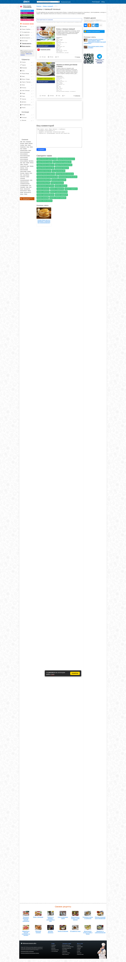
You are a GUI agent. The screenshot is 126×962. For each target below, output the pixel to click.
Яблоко (25, 194)
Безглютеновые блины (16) (43, 179)
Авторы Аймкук (27, 19)
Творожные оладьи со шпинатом (88, 918)
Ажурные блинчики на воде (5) (44, 161)
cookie (52, 674)
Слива (31, 180)
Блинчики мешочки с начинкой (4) (45, 185)
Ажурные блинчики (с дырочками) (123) (46, 159)
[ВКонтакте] (85, 25)
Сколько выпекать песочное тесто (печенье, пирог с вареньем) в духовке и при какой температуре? (95, 41)
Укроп (30, 187)
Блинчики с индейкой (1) (71, 188)
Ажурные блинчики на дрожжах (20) (62, 161)
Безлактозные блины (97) (43, 182)
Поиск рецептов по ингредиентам (27, 199)
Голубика (22, 145)
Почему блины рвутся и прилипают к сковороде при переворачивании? (43, 221)
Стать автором (54, 951)
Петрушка (22, 173)
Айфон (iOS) (29, 53)
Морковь (31, 166)
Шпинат (21, 194)
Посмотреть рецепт (43, 46)
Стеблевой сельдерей (24, 183)
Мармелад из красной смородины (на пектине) (26, 933)
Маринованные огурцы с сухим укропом (75, 918)
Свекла (27, 176)
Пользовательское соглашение (27, 951)
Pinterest (79, 945)
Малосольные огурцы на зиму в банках (87, 933)
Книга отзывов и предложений (27, 6)
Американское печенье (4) (61, 167)
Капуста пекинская (24, 159)
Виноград (31, 143)
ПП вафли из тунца (75, 931)
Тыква (27, 187)
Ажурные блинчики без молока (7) (66, 159)
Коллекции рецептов (66, 948)
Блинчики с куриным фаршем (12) (45, 194)
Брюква (26, 143)
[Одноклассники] (89, 25)
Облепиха (22, 167)
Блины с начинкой (48, 6)
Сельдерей (22, 178)
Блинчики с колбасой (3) (43, 191)
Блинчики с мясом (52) (42, 197)
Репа (21, 174)
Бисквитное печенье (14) (57, 182)
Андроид (23, 54)
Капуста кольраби (24, 157)
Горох (26, 145)
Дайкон (31, 146)
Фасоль (21, 188)
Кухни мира (64, 949)
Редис (31, 173)
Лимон (21, 164)
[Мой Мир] (97, 25)
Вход (103, 2)
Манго (28, 166)
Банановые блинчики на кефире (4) (45, 173)
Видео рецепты (26, 46)
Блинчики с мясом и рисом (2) (44, 200)
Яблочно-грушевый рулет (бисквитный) (100, 918)
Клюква (27, 162)
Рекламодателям (55, 949)
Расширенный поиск (66, 1)
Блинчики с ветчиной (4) (43, 188)
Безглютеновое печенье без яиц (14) (68, 176)
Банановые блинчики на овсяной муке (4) (47, 176)
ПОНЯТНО (75, 673)
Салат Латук (22, 176)
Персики (29, 171)
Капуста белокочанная (25, 152)
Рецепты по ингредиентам (67, 946)
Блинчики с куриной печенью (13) (59, 191)
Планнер (25, 13)
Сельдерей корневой (24, 180)
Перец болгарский (24, 169)
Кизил (24, 162)
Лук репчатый (23, 166)
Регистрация (96, 2)
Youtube (78, 949)
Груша (27, 146)
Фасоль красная (23, 190)
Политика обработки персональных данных (30, 953)
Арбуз (24, 141)
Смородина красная (24, 181)
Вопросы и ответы (66, 952)
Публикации (64, 951)
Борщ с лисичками (38, 917)
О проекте (53, 945)
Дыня (21, 148)
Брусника (22, 143)
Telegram (79, 948)
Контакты (53, 948)
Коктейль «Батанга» (50, 932)
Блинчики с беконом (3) (61, 185)
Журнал (25, 17)
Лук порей (26, 164)
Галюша (78, 57)
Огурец (26, 167)
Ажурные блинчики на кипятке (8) (64, 164)
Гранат (29, 145)
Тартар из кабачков (63, 931)
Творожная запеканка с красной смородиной (26, 919)
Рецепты (39, 6)
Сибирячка (77, 95)
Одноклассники (80, 954)
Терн (30, 185)
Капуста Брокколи (24, 153)
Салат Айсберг (26, 174)
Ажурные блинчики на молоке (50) (45, 167)
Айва (21, 141)
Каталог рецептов (66, 945)
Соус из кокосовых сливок (63, 918)
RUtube (78, 951)
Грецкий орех (23, 146)
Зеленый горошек (24, 150)
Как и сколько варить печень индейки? (95, 47)
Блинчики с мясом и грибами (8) (58, 197)
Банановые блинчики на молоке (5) (64, 173)
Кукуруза (31, 162)
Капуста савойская (24, 160)
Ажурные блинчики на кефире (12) (45, 164)
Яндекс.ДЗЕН (80, 946)
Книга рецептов (27, 10)
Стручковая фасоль (24, 185)
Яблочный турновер (38, 932)
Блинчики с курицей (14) (61, 194)
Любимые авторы (27, 15)
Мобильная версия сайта (29, 943)
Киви (21, 162)
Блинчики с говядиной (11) (57, 188)
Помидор (27, 173)
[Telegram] (93, 25)
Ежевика (25, 148)
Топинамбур (22, 187)
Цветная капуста (27, 192)
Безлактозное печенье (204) (58, 179)
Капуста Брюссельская (25, 155)
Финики (21, 192)
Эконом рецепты (26, 43)
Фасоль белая (27, 188)
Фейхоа (29, 190)
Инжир (29, 150)
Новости (53, 946)
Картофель (31, 160)
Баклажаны (28, 141)
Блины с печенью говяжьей (65, 29)
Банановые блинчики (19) (58, 170)
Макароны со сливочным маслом (100, 932)
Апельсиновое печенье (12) (44, 170)
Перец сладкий (23, 171)
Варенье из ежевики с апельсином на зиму (50, 919)
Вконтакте (79, 952)
